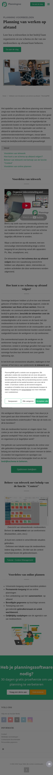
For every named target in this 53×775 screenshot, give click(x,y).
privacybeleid (26, 390)
